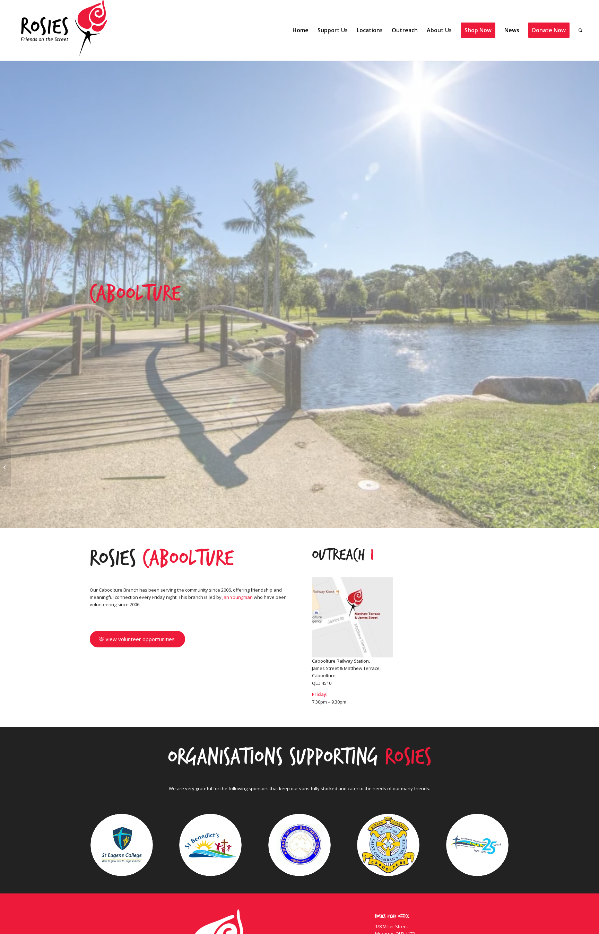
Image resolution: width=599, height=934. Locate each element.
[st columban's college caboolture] (388, 845)
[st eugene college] (121, 845)
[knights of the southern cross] (299, 845)
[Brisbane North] (593, 467)
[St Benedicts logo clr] (210, 845)
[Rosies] (64, 30)
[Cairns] (5, 467)
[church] (477, 845)
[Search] (580, 30)
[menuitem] (300, 30)
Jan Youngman (238, 597)
